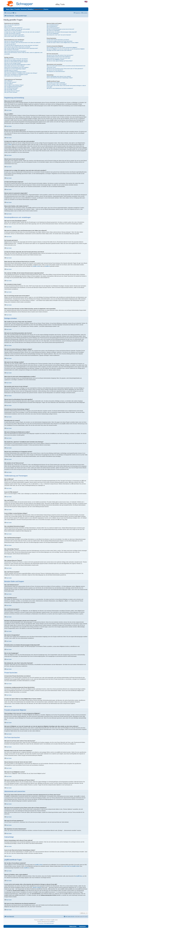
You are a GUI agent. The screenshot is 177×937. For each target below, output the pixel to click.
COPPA (9, 144)
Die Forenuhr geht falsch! (10, 44)
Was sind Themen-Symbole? (10, 92)
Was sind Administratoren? (53, 24)
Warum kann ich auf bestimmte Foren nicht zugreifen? (16, 67)
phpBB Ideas (79, 876)
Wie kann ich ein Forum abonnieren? (55, 70)
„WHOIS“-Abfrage (36, 887)
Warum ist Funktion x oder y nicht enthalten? (57, 84)
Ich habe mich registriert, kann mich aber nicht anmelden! (17, 29)
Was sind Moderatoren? (52, 26)
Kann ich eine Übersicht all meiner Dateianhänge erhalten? (60, 77)
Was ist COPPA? (8, 26)
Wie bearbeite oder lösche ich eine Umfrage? (14, 65)
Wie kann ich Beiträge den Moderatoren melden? (15, 71)
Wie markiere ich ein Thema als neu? (12, 75)
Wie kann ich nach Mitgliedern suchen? (55, 59)
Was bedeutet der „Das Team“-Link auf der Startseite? (59, 34)
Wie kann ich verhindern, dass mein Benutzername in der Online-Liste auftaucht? (22, 42)
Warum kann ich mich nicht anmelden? (13, 30)
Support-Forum (38, 9)
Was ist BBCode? (8, 80)
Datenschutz (72, 926)
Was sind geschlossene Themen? (12, 90)
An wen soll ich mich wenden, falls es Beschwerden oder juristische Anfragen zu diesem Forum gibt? (66, 86)
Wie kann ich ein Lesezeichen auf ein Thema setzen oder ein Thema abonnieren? (65, 68)
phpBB (41, 919)
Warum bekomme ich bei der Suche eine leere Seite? (58, 58)
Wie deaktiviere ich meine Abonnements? (56, 71)
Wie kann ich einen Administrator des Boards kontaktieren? (60, 88)
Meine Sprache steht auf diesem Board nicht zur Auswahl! (17, 46)
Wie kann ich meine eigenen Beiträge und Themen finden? (60, 60)
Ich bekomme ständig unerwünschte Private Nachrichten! (59, 41)
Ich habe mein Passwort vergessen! (12, 33)
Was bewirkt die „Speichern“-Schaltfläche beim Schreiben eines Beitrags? (20, 73)
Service (46, 9)
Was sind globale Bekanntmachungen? (13, 86)
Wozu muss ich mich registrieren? (12, 24)
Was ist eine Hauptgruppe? (53, 33)
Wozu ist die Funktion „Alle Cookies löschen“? (14, 36)
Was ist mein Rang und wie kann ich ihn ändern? (15, 51)
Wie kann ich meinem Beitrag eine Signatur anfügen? (16, 61)
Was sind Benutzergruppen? (53, 27)
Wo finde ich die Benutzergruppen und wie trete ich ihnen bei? (60, 29)
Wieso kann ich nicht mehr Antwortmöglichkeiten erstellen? (17, 64)
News (12, 9)
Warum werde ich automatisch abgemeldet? (14, 34)
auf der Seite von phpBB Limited (71, 866)
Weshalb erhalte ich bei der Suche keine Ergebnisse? (59, 56)
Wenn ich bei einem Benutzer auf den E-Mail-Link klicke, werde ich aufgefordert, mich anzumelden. (23, 53)
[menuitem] (14, 13)
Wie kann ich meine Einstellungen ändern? (13, 41)
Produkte (17, 9)
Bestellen (30, 9)
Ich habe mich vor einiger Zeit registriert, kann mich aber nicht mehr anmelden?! (22, 32)
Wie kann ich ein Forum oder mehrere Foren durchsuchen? (60, 55)
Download (24, 9)
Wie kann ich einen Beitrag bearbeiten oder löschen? (16, 60)
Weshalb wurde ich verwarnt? (11, 70)
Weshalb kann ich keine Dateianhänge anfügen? (15, 68)
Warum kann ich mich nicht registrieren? (13, 27)
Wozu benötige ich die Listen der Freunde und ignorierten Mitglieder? (62, 47)
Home (7, 9)
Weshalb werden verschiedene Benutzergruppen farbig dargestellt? (62, 32)
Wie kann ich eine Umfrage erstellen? (12, 63)
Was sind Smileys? (8, 83)
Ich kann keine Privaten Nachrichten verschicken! (58, 39)
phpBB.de (47, 266)
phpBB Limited (36, 266)
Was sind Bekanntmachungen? (11, 88)
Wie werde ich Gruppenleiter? (53, 30)
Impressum (82, 926)
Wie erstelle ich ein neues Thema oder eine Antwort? (16, 58)
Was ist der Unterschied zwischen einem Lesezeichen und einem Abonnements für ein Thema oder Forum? (66, 66)
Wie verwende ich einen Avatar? (11, 49)
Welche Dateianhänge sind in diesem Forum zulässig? (59, 76)
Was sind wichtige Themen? (10, 89)
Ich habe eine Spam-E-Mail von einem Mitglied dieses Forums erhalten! (62, 42)
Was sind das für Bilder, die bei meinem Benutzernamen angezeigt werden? (21, 48)
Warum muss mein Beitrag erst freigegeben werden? (16, 74)
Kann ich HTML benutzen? (10, 82)
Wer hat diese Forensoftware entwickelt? (56, 82)
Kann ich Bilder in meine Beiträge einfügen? (14, 85)
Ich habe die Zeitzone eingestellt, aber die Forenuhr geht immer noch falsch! (21, 45)
